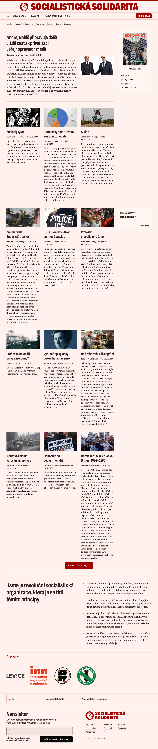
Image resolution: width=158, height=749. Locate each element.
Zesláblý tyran (15, 132)
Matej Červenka (98, 137)
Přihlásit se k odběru (54, 739)
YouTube (121, 724)
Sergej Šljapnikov (99, 242)
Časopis (35, 16)
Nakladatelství (53, 16)
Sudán (85, 132)
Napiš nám (89, 724)
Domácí (19, 24)
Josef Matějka (60, 242)
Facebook (108, 728)
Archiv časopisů (128, 87)
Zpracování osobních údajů (95, 738)
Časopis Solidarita (55, 699)
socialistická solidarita (84, 7)
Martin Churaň (61, 141)
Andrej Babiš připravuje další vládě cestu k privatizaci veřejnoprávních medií (31, 43)
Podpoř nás (144, 16)
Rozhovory (40, 24)
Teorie (49, 24)
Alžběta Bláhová (22, 465)
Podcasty (122, 728)
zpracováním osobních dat (18, 740)
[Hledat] (7, 16)
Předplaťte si (126, 83)
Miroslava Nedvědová (64, 465)
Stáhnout (125, 75)
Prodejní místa (127, 79)
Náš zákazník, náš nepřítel (97, 354)
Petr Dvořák (58, 363)
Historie (58, 24)
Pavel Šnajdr (20, 242)
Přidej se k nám (91, 728)
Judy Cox (17, 363)
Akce (11, 699)
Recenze (67, 24)
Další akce (144, 226)
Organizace (19, 16)
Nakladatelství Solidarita (94, 699)
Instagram (108, 724)
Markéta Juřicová (95, 359)
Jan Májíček (22, 55)
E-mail (10, 729)
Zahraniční (29, 24)
